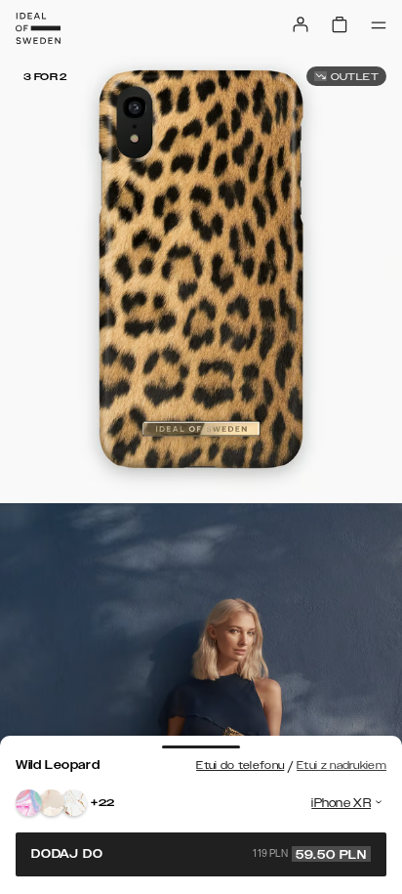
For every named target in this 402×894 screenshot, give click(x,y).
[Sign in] (300, 24)
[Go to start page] (38, 28)
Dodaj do (199, 854)
